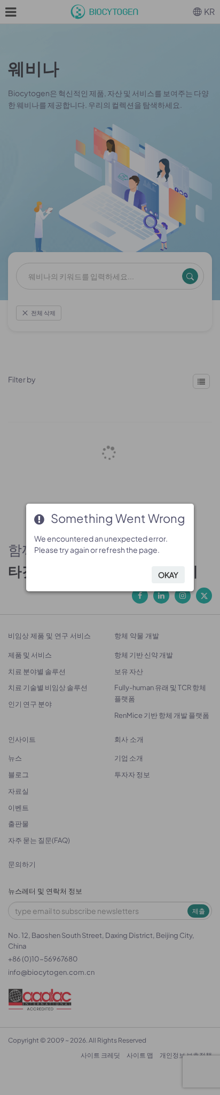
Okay (168, 575)
